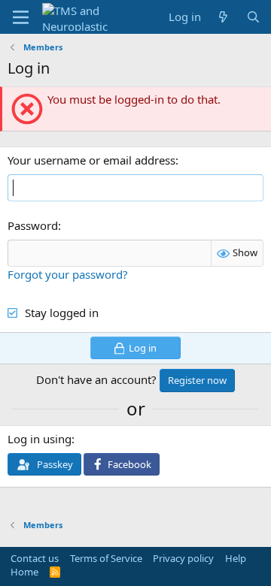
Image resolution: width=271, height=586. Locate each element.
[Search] (253, 17)
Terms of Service (106, 558)
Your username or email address (91, 160)
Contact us (35, 558)
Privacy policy (183, 558)
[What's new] (223, 17)
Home (24, 571)
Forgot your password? (68, 274)
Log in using (40, 438)
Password (33, 225)
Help (235, 558)
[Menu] (20, 17)
